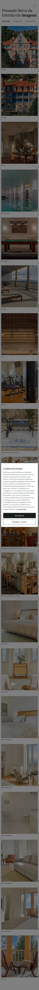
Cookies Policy (21, 509)
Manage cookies (19, 522)
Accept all (19, 515)
